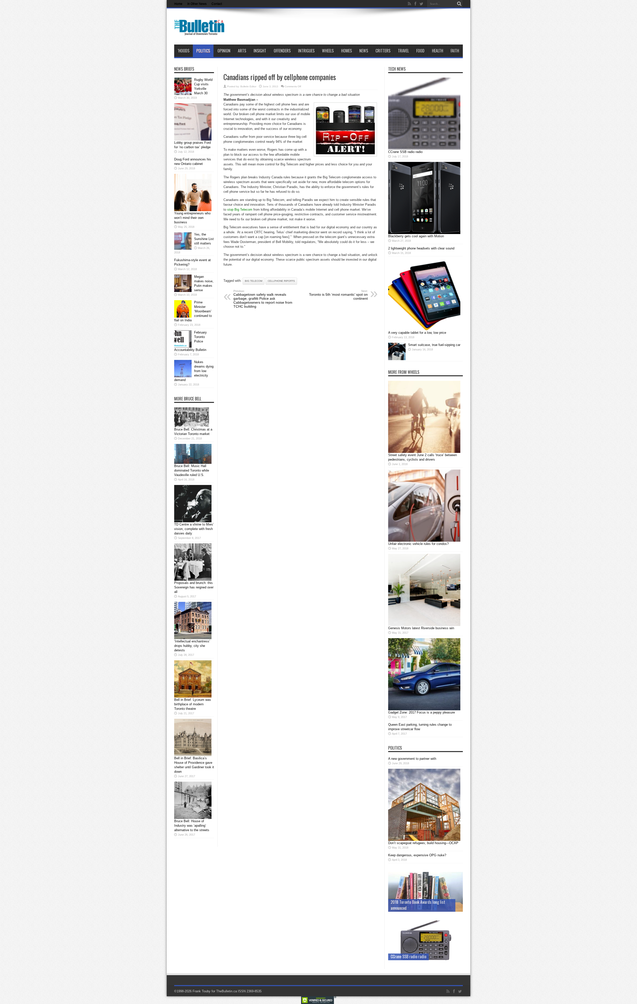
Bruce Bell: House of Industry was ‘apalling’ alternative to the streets (191, 825)
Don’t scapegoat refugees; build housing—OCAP (423, 843)
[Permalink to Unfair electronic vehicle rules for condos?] (424, 540)
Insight (260, 51)
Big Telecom (253, 281)
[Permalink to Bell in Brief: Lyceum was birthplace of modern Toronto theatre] (193, 696)
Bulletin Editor (248, 86)
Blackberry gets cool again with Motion (416, 236)
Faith (455, 51)
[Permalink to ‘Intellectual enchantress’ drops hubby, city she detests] (193, 638)
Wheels (328, 51)
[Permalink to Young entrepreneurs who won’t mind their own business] (193, 210)
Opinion (223, 51)
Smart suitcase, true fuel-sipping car (434, 345)
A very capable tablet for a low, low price (417, 333)
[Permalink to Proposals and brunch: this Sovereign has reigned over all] (193, 579)
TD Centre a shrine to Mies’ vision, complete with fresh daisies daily (194, 529)
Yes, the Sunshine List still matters (204, 239)
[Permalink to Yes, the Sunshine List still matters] (183, 248)
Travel (403, 51)
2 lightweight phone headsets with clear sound (421, 248)
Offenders (282, 51)
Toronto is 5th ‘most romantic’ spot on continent (338, 294)
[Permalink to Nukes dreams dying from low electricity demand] (183, 376)
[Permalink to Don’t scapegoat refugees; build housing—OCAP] (424, 840)
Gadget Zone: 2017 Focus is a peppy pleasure (421, 712)
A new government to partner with (412, 759)
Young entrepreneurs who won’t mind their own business (192, 217)
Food (420, 51)
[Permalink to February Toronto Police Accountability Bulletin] (183, 346)
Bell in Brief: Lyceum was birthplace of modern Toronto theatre (192, 704)
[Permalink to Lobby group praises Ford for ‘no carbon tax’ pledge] (193, 139)
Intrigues (306, 51)
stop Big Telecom (239, 209)
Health (437, 51)
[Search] (459, 3)
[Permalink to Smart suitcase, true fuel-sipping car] (397, 359)
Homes (346, 51)
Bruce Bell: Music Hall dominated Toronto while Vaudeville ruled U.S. (191, 470)
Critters (382, 51)
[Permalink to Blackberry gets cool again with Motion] (424, 233)
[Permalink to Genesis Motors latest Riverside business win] (424, 625)
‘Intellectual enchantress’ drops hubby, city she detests (192, 645)
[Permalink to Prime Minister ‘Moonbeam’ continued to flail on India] (183, 316)
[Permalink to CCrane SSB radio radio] (424, 148)
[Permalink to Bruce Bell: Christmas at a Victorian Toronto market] (191, 426)
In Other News (197, 3)
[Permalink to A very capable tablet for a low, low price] (424, 329)
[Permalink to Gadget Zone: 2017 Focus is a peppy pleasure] (424, 709)
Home (178, 3)
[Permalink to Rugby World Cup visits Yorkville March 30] (183, 94)
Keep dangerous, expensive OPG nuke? (417, 855)
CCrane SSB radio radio (405, 152)
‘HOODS (183, 51)
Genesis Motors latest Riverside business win (421, 628)
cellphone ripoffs (281, 281)
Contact (217, 3)
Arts (242, 51)
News (363, 51)
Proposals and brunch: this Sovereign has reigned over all (193, 587)
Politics (203, 51)
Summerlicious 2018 (406, 908)
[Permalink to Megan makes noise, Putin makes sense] (183, 291)
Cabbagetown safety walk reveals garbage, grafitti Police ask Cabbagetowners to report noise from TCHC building (262, 298)
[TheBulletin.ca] (201, 32)
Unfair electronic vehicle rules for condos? (418, 544)
